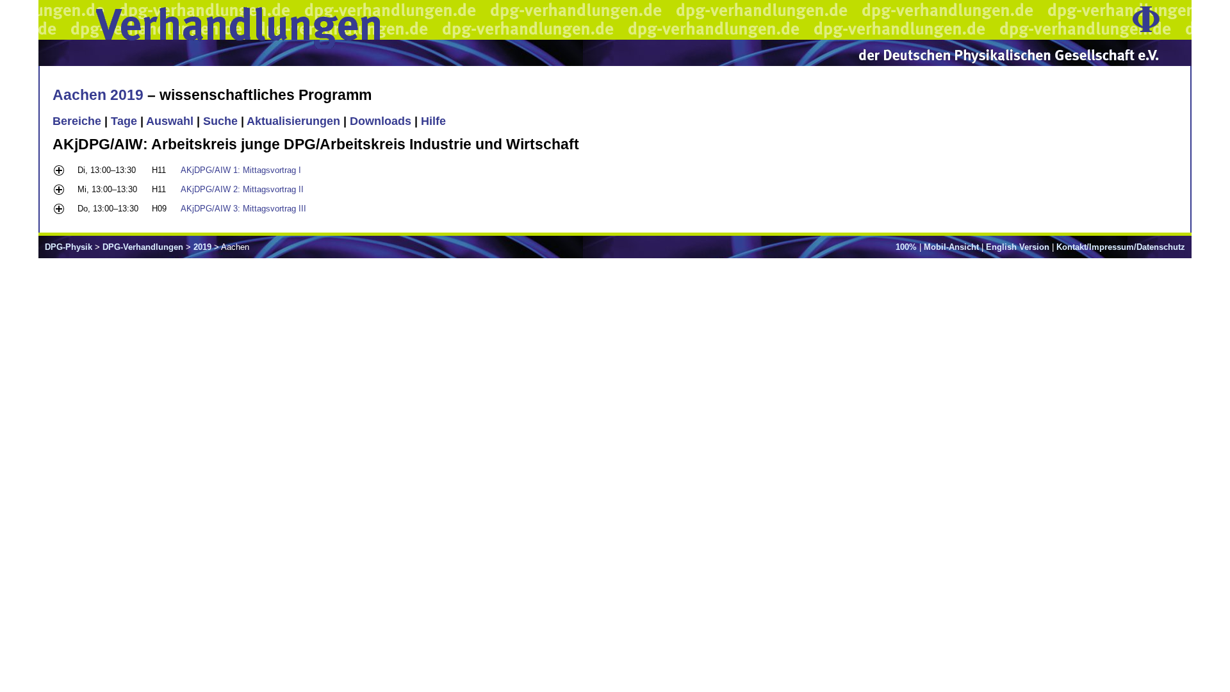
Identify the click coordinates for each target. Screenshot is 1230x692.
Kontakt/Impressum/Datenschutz (1120, 247)
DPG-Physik (68, 247)
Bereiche (77, 121)
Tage (124, 121)
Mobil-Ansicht (951, 247)
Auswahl (169, 121)
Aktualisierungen (293, 121)
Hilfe (433, 121)
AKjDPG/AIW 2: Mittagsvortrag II (242, 189)
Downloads (380, 121)
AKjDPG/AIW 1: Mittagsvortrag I (241, 170)
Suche (220, 121)
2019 (202, 247)
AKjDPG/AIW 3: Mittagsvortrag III (243, 208)
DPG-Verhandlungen (142, 247)
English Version (1017, 247)
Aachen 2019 (98, 94)
